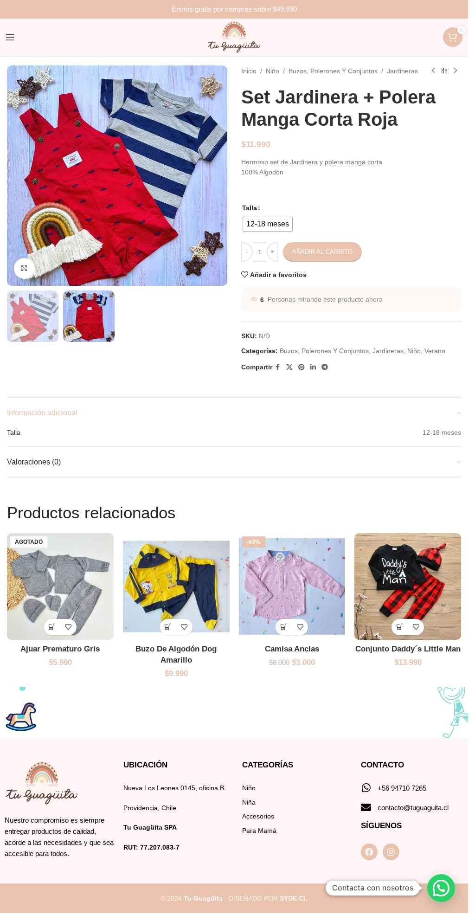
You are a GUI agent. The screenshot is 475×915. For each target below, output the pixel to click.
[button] (441, 888)
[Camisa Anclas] (292, 586)
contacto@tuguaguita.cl (413, 808)
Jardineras (402, 71)
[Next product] (455, 71)
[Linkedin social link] (313, 367)
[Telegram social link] (325, 367)
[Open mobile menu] (10, 37)
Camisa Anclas (292, 648)
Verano (434, 350)
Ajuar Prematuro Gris (60, 648)
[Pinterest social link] (301, 367)
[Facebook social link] (277, 367)
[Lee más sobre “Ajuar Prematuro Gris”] (52, 627)
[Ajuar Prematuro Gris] (60, 586)
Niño (272, 71)
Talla (249, 208)
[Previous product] (433, 71)
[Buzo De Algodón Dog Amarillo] (176, 586)
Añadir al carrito (322, 251)
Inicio (249, 71)
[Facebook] (369, 852)
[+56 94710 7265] (366, 788)
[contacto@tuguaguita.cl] (366, 807)
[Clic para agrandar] (24, 268)
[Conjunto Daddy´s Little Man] (407, 586)
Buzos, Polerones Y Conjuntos (333, 71)
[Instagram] (391, 852)
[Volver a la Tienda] (444, 71)
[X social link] (289, 367)
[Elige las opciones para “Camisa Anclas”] (284, 627)
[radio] (267, 224)
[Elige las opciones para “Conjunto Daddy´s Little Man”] (400, 627)
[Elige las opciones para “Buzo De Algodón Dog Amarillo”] (168, 627)
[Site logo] (234, 36)
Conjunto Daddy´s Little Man (408, 648)
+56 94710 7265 (402, 788)
